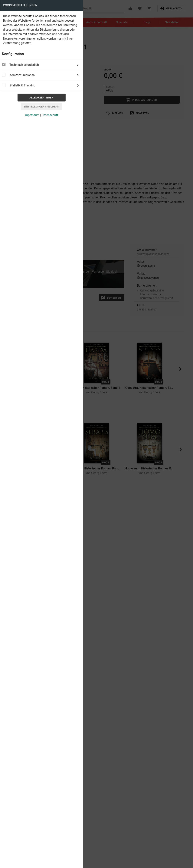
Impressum (32, 115)
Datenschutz (50, 115)
